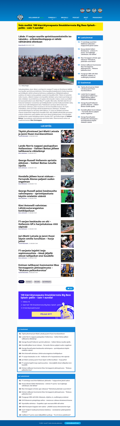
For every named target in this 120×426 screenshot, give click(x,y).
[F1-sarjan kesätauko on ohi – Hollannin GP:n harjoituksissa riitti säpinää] (67, 226)
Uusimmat (24, 329)
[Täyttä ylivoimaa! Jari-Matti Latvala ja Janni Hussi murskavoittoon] (67, 136)
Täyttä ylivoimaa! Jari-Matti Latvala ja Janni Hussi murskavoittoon (38, 132)
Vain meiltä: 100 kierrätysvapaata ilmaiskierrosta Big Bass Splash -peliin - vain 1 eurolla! (57, 26)
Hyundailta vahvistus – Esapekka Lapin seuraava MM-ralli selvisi (43, 403)
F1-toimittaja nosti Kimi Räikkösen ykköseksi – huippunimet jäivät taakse (46, 381)
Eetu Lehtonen (22, 153)
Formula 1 (52, 17)
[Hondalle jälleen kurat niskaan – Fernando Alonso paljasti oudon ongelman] (67, 181)
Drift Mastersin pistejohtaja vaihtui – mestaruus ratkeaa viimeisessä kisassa (47, 400)
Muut (86, 17)
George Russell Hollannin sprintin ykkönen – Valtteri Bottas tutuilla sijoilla (37, 163)
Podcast (76, 17)
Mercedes (37, 281)
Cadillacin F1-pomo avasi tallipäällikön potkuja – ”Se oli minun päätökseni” (46, 415)
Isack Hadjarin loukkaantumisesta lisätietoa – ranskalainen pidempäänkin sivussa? (46, 411)
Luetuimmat (24, 376)
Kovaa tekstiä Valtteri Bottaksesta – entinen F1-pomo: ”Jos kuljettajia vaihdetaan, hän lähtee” (44, 385)
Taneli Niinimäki (23, 136)
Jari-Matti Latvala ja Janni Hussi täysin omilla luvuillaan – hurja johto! (36, 238)
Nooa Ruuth (21, 45)
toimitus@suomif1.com (73, 423)
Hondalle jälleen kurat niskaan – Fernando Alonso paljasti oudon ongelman (36, 179)
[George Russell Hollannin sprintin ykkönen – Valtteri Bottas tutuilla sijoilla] (67, 165)
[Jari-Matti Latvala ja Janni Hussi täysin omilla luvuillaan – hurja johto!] (67, 241)
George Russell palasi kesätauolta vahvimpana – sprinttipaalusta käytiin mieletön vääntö (37, 193)
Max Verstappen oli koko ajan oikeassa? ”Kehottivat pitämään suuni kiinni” (46, 389)
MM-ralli (64, 17)
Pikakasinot (97, 17)
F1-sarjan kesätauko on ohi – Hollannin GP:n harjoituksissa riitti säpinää (38, 224)
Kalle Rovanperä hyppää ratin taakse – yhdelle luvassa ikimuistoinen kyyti (46, 407)
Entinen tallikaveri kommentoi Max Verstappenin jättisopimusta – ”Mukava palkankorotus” (38, 267)
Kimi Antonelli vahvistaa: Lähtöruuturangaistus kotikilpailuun (32, 208)
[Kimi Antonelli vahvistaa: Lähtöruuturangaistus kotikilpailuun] (67, 210)
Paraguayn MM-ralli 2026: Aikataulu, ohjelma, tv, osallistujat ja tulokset (45, 397)
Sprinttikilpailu (47, 281)
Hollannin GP (36, 17)
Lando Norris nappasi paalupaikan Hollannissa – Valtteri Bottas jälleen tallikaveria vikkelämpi (38, 148)
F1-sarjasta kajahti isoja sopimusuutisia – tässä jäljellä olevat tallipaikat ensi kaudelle (36, 253)
